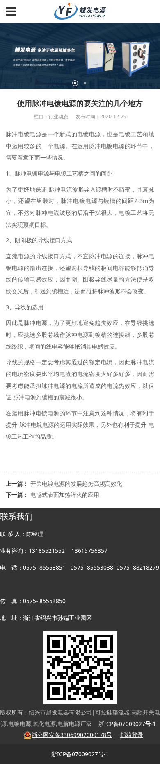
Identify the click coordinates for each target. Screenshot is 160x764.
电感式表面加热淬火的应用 (64, 494)
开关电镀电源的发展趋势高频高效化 (76, 483)
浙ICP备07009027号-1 (80, 754)
